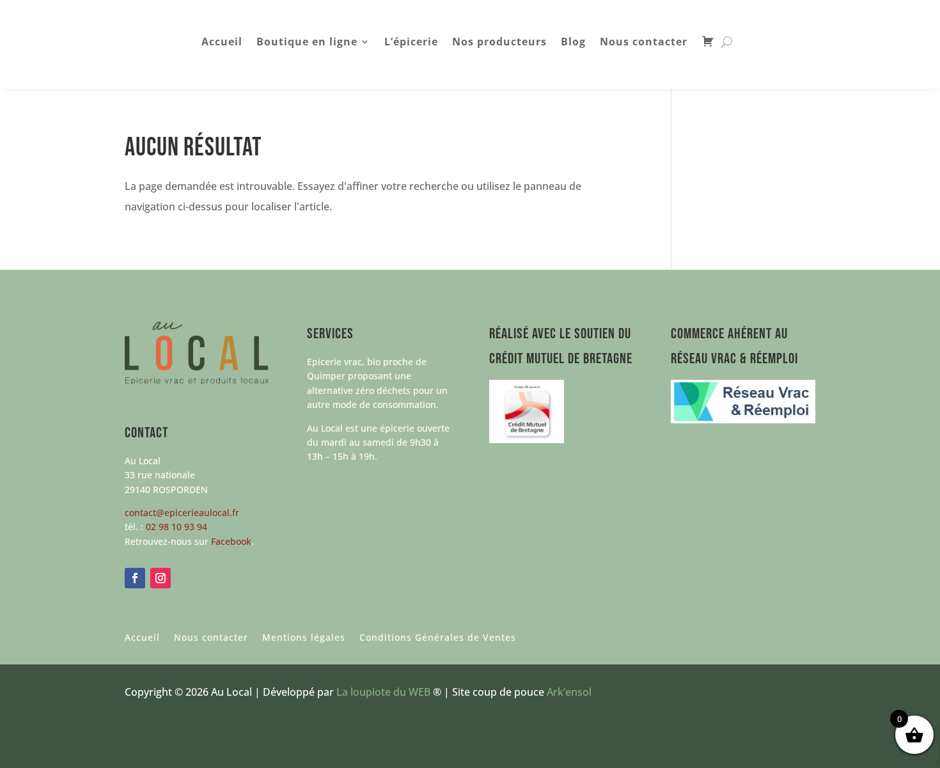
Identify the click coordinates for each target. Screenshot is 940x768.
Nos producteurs (499, 43)
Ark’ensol (569, 692)
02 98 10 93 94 (176, 527)
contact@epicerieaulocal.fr (182, 512)
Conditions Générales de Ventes (437, 638)
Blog (573, 43)
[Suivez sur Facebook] (135, 578)
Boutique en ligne (306, 43)
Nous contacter (643, 43)
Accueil (221, 43)
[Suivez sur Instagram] (160, 578)
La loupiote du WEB (383, 692)
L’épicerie (411, 43)
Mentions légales (303, 638)
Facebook (231, 541)
